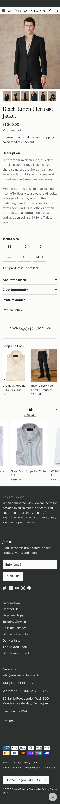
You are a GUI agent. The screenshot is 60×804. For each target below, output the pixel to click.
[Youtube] (17, 588)
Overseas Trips (13, 615)
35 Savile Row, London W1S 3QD (26, 698)
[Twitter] (4, 588)
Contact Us (10, 609)
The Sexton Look (15, 647)
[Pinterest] (29, 588)
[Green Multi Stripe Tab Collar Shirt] (29, 444)
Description (11, 153)
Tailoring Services (15, 621)
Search (6, 762)
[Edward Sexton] (30, 11)
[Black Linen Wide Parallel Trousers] (44, 365)
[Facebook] (11, 588)
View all (30, 415)
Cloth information (16, 289)
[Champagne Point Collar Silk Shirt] (16, 365)
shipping (48, 137)
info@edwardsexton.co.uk (21, 675)
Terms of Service (12, 767)
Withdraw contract (16, 653)
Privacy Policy (32, 767)
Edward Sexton (20, 789)
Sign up (13, 576)
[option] (30, 51)
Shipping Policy (22, 762)
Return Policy (12, 310)
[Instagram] (23, 588)
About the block (14, 280)
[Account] (49, 10)
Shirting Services (14, 628)
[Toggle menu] (3, 10)
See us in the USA (15, 711)
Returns (8, 721)
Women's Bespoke (15, 634)
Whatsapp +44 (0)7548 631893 (25, 691)
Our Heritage (11, 640)
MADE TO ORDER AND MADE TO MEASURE (30, 329)
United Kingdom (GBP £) (23, 780)
